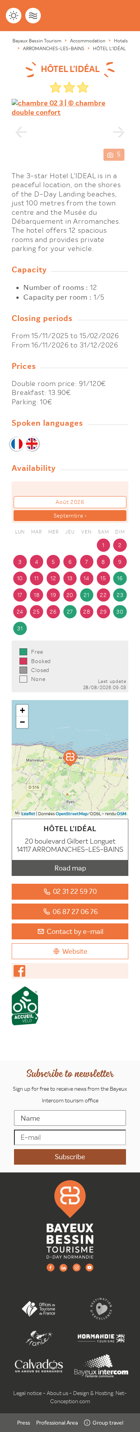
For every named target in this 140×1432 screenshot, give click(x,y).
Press (23, 1422)
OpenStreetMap (72, 814)
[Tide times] (33, 15)
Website (75, 951)
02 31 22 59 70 (75, 891)
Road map (70, 867)
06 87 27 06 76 (75, 911)
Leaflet (28, 814)
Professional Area (57, 1422)
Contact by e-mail (75, 931)
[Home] (70, 1219)
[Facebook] (50, 1267)
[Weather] (13, 15)
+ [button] (22, 710)
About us (57, 1393)
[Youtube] (89, 1267)
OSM (121, 814)
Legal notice (27, 1393)
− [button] (22, 722)
